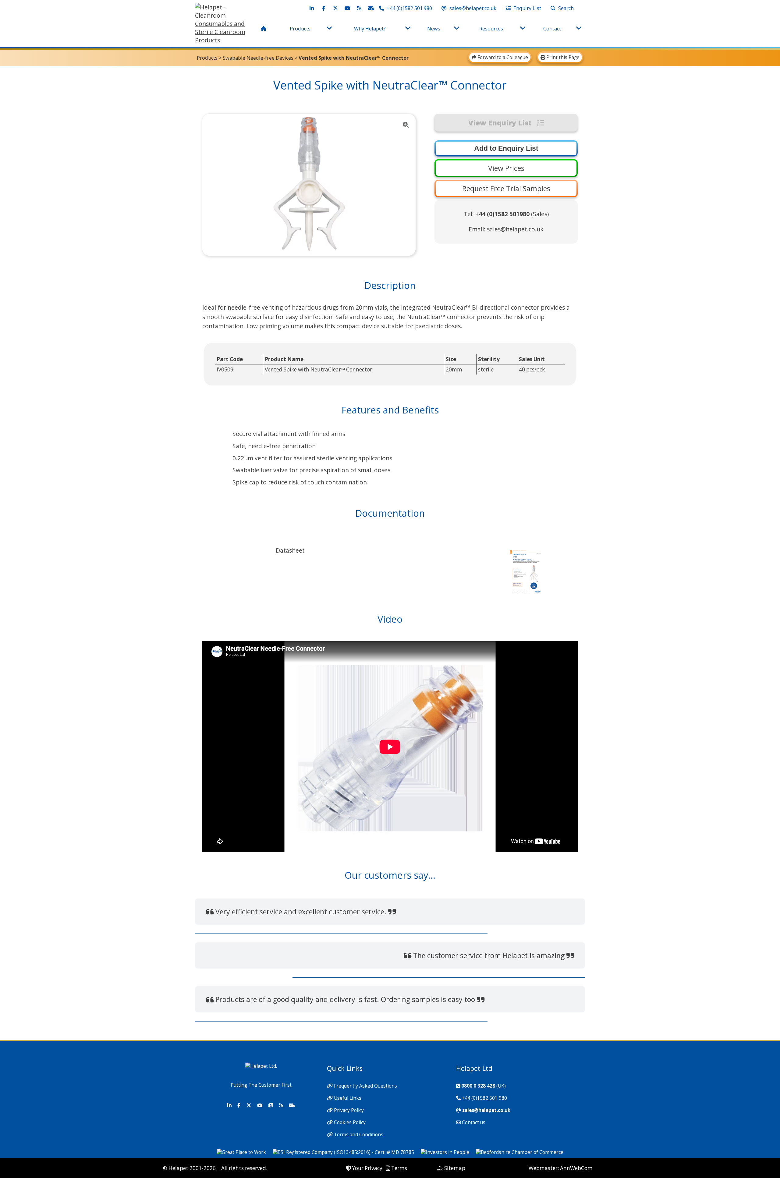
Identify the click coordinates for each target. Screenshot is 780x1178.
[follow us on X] (335, 8)
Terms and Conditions (358, 1134)
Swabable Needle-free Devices (258, 58)
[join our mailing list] (371, 8)
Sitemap (454, 1168)
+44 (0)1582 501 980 (484, 1098)
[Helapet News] (270, 1105)
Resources (491, 28)
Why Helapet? (370, 28)
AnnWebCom (576, 1168)
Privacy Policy (349, 1110)
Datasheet (290, 550)
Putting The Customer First (261, 1085)
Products (300, 28)
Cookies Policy (350, 1122)
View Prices (506, 168)
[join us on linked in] (312, 8)
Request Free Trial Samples (506, 188)
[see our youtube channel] (347, 8)
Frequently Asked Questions (365, 1086)
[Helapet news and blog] (359, 8)
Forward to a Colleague (502, 57)
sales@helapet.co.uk (515, 229)
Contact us (473, 1122)
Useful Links (347, 1098)
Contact (552, 28)
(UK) (483, 1086)
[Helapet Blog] (281, 1105)
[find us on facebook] (324, 8)
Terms (399, 1168)
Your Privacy (367, 1168)
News (433, 28)
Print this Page (562, 57)
